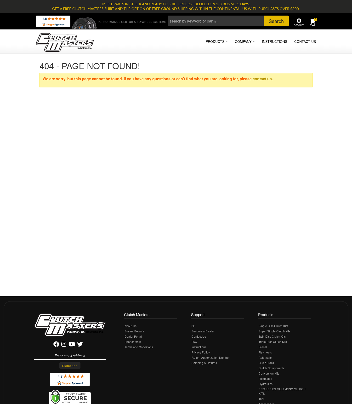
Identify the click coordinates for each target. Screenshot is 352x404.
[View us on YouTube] (71, 345)
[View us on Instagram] (63, 345)
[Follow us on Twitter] (80, 345)
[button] (228, 21)
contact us (262, 78)
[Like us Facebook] (56, 345)
